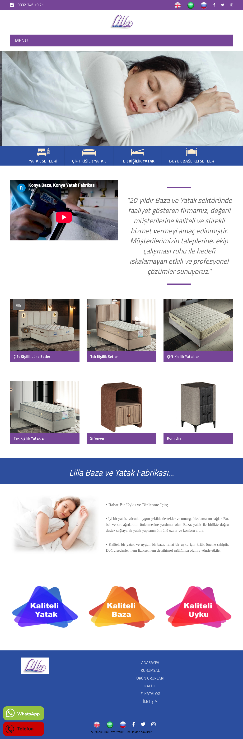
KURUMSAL (150, 670)
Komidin (174, 438)
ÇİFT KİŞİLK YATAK (89, 161)
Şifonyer (97, 438)
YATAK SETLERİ (43, 161)
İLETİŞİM (150, 701)
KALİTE (150, 686)
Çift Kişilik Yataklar (183, 356)
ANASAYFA (150, 662)
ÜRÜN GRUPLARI (150, 678)
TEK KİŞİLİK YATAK (137, 161)
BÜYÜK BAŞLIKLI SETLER (191, 161)
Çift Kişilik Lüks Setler (32, 356)
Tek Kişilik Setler (104, 356)
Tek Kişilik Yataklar (29, 438)
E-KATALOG (150, 693)
